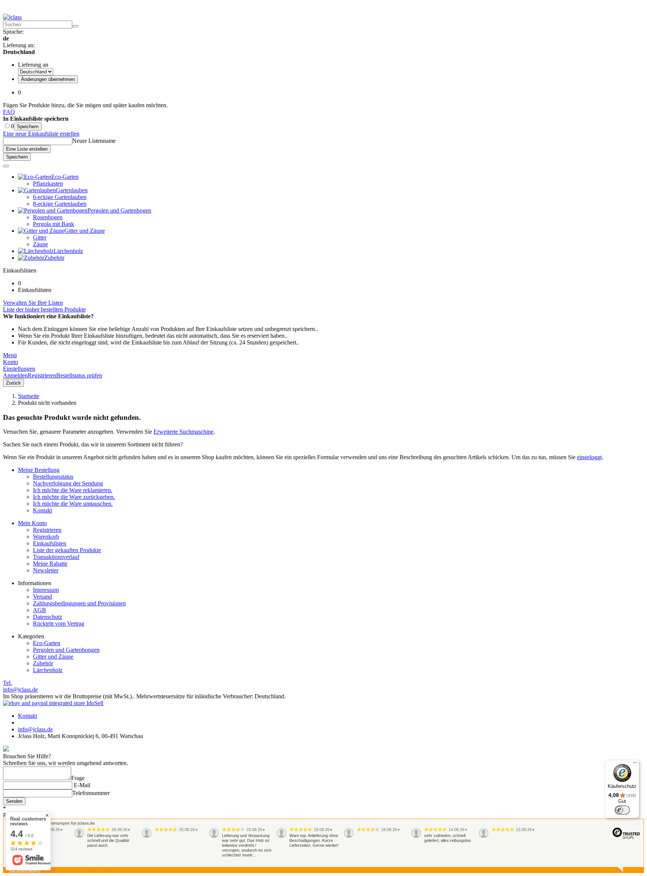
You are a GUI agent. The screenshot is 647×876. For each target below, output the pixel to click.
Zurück (13, 383)
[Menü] (635, 764)
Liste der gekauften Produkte (67, 550)
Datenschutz (47, 617)
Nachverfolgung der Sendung (68, 483)
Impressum (46, 590)
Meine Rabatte (50, 563)
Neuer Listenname (94, 141)
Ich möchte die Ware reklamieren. (72, 490)
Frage (78, 778)
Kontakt (42, 510)
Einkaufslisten (49, 543)
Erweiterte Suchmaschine (183, 431)
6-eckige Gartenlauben (59, 197)
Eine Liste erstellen (27, 149)
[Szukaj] (75, 26)
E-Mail (81, 785)
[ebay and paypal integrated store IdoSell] (53, 703)
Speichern (28, 126)
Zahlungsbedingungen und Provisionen (79, 603)
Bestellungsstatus (53, 476)
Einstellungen (19, 368)
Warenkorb (46, 536)
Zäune (40, 244)
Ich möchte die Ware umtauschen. (73, 503)
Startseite (28, 396)
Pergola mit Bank (53, 224)
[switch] (622, 810)
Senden (14, 801)
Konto (10, 362)
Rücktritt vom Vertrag (58, 623)
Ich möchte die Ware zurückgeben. (74, 497)
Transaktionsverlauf (56, 557)
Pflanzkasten (48, 183)
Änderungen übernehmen (48, 79)
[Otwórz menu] (6, 166)
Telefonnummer (91, 793)
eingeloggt (589, 457)
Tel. (7, 683)
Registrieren (47, 530)
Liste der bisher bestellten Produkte (44, 309)
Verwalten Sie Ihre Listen (33, 302)
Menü (10, 355)
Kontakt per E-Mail (162, 8)
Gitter (39, 237)
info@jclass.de (20, 689)
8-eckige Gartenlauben (59, 204)
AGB (39, 610)
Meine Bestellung (39, 470)
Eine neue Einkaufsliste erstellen (41, 133)
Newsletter (45, 570)
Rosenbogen (48, 217)
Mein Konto (32, 523)
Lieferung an (33, 64)
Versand (42, 596)
